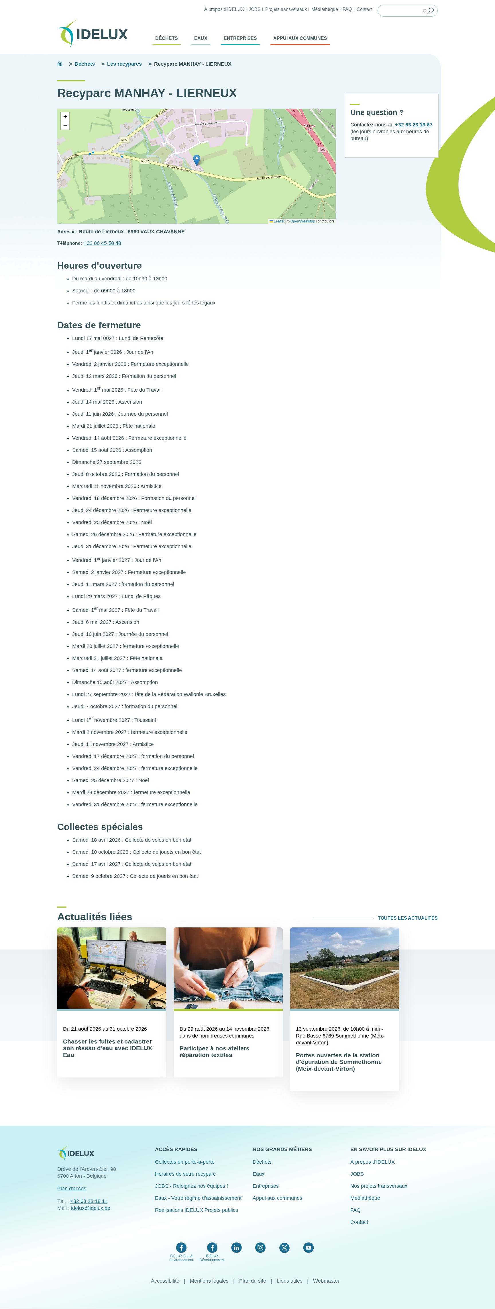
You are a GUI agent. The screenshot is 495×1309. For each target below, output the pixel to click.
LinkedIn (236, 1247)
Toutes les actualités (408, 918)
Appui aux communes (300, 38)
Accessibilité (165, 1281)
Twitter (284, 1247)
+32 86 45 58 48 (102, 243)
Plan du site (252, 1281)
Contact (364, 9)
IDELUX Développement (212, 1258)
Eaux (200, 38)
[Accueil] (94, 33)
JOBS (255, 9)
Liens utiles (289, 1281)
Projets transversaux (286, 9)
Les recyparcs (124, 64)
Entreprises (240, 38)
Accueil (59, 63)
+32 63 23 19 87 (414, 125)
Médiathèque (324, 9)
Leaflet (278, 220)
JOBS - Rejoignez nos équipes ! (191, 1186)
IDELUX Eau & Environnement (181, 1258)
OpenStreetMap (302, 220)
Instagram (260, 1247)
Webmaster (326, 1281)
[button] (196, 160)
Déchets (166, 38)
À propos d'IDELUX (224, 9)
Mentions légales (209, 1281)
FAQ (347, 9)
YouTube (308, 1247)
